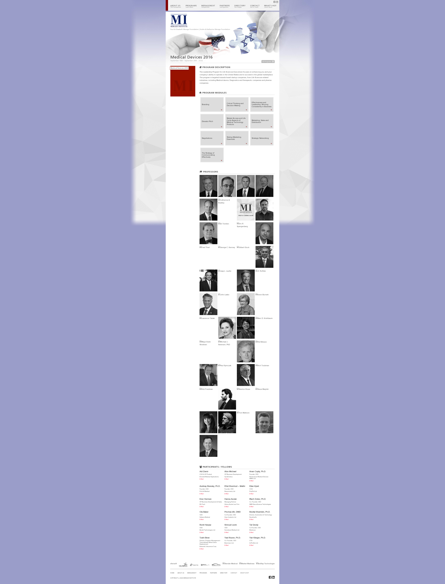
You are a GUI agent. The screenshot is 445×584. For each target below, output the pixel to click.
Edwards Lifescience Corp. (208, 546)
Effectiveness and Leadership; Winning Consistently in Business (261, 104)
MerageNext (208, 6)
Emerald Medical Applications (209, 477)
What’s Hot (270, 6)
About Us (175, 6)
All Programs (266, 61)
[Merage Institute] (179, 20)
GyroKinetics (228, 477)
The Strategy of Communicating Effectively (208, 155)
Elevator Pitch (207, 121)
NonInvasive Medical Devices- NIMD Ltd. (259, 477)
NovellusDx (253, 517)
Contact (255, 6)
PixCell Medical (205, 491)
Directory (240, 6)
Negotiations (207, 138)
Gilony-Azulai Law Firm (231, 504)
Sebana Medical (205, 517)
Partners (225, 6)
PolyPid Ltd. (253, 491)
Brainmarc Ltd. (229, 543)
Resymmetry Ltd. (229, 491)
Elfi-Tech (202, 504)
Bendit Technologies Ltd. (207, 530)
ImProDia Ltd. (253, 543)
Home (172, 573)
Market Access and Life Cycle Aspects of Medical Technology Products (236, 121)
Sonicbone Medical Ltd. (232, 530)
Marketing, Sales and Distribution (260, 121)
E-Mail (202, 479)
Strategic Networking (260, 138)
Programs (191, 6)
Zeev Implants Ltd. (230, 517)
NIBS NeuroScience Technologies (260, 504)
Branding (205, 104)
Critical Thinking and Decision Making (235, 104)
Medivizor (252, 530)
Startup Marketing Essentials (234, 138)
